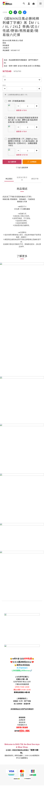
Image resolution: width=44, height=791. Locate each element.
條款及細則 (19, 755)
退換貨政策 (9, 755)
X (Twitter (22, 668)
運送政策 (22, 722)
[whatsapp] (20, 12)
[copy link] (24, 12)
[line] (10, 12)
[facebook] (15, 12)
